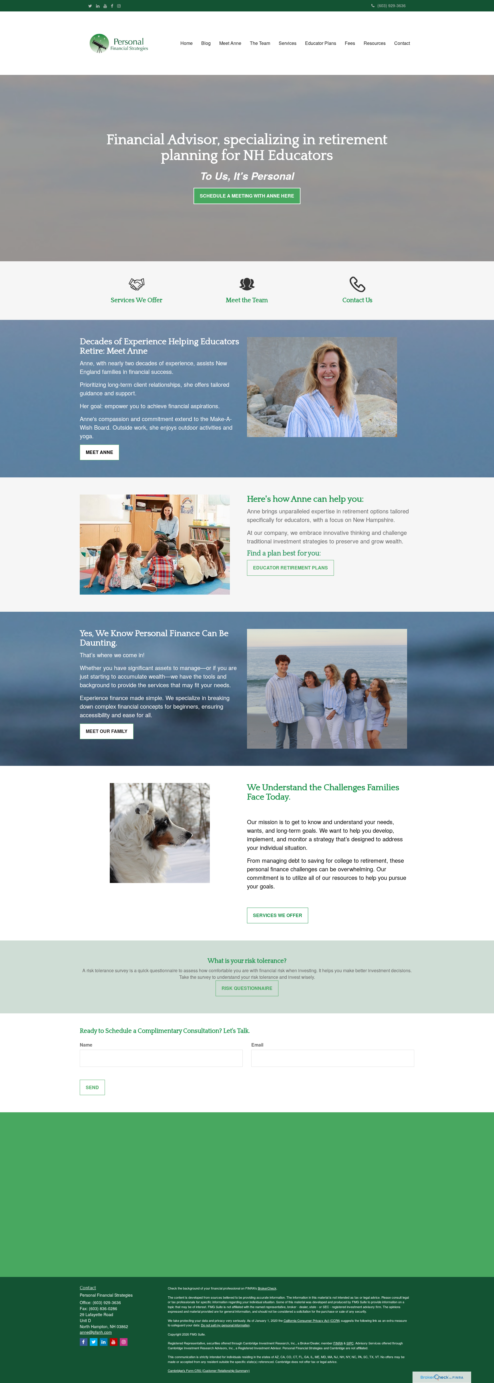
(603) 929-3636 (391, 5)
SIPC (350, 1343)
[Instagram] (119, 6)
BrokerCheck (267, 1288)
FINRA (338, 1343)
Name (86, 1045)
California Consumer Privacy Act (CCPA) (312, 1320)
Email (257, 1045)
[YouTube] (105, 6)
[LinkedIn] (97, 6)
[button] (206, 43)
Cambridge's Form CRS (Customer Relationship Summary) (209, 1370)
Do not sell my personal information (225, 1325)
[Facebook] (112, 6)
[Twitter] (90, 6)
